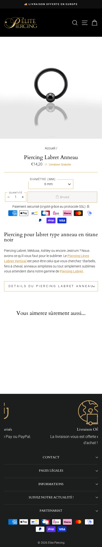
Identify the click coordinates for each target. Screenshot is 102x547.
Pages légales (51, 471)
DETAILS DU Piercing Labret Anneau (51, 286)
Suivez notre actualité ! (51, 497)
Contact (51, 457)
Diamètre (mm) (43, 179)
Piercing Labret (71, 271)
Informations (51, 484)
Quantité (15, 192)
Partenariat (51, 511)
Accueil (50, 148)
